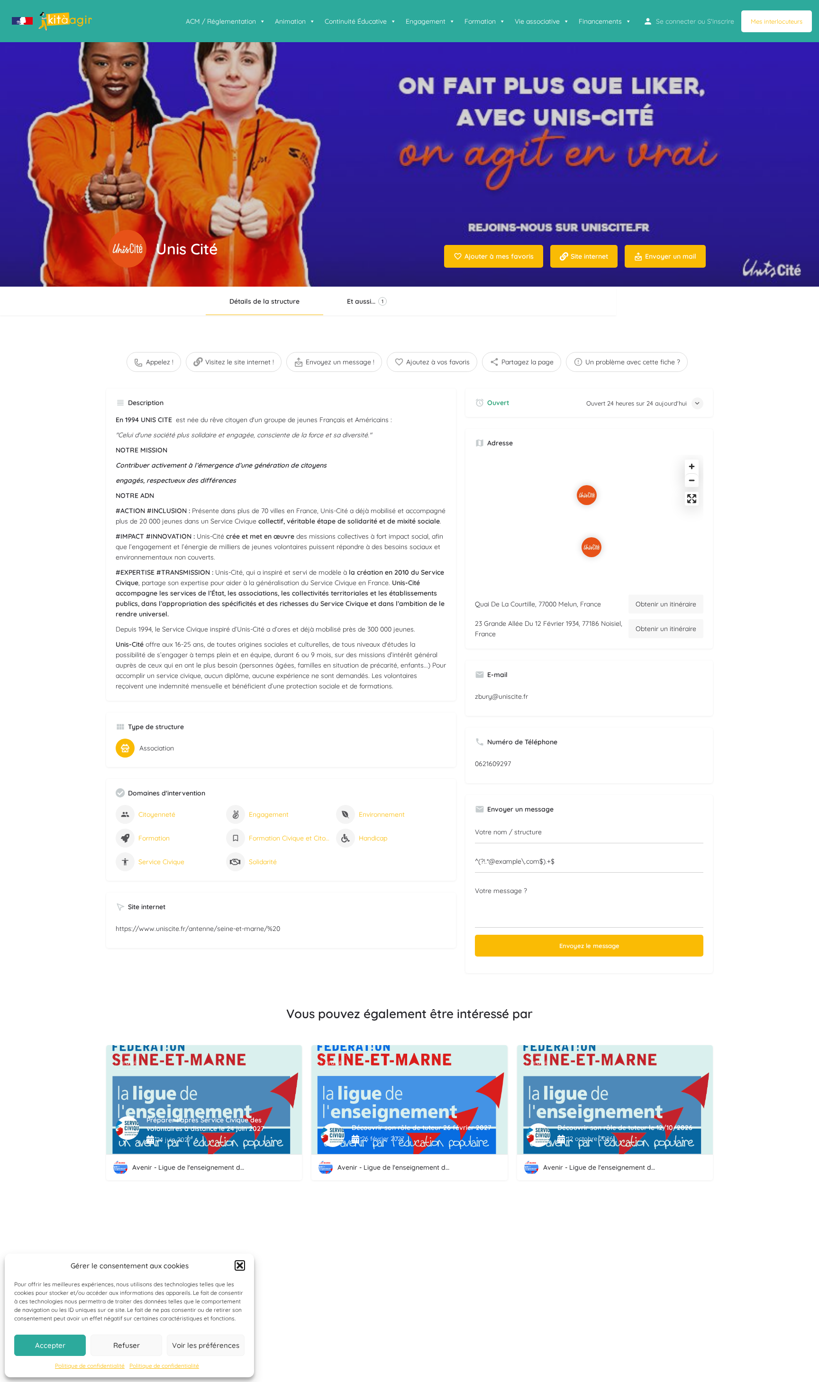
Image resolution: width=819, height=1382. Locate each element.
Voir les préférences (205, 1345)
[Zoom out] (692, 480)
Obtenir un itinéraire (666, 604)
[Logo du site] (53, 20)
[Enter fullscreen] (692, 499)
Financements (600, 21)
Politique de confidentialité (90, 1365)
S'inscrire (720, 21)
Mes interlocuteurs (776, 21)
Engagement (426, 21)
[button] (240, 1265)
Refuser (126, 1345)
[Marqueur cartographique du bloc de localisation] (591, 547)
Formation (480, 21)
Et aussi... (365, 301)
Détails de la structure (264, 301)
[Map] (589, 521)
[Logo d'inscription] (127, 249)
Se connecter (676, 21)
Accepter (50, 1345)
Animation (290, 21)
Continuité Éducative (356, 21)
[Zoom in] (692, 466)
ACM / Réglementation (221, 21)
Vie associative (537, 21)
